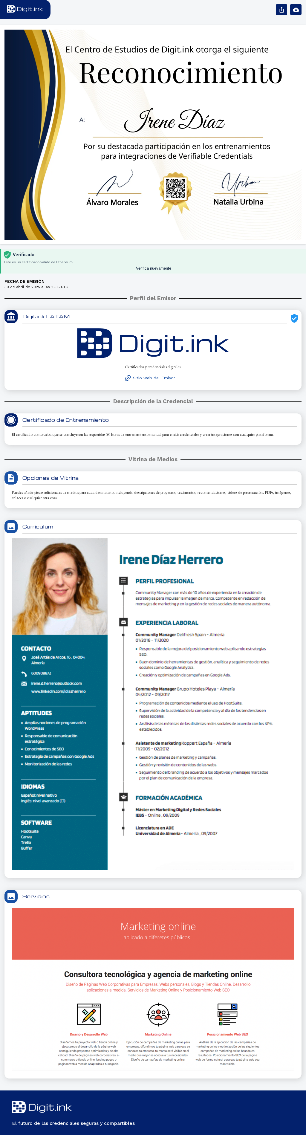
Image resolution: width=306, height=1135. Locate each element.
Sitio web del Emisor (154, 377)
